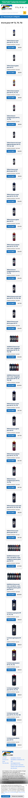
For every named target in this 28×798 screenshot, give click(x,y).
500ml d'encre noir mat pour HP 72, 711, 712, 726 (14, 506)
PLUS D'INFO (11, 47)
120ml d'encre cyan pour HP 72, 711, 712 (13, 41)
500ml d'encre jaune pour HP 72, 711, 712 (13, 454)
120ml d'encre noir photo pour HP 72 (12, 170)
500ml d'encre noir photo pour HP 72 (12, 531)
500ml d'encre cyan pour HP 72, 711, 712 (13, 404)
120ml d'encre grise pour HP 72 (13, 66)
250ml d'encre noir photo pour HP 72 (12, 322)
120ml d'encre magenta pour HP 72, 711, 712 (13, 117)
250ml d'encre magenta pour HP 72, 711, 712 (13, 271)
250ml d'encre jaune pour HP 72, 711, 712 (13, 245)
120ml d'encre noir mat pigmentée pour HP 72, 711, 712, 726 (14, 144)
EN (26, 7)
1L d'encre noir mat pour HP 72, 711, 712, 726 (14, 714)
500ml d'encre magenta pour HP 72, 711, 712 (13, 480)
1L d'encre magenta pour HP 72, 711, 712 (13, 689)
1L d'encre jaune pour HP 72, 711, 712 (13, 664)
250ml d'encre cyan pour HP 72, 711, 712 (13, 195)
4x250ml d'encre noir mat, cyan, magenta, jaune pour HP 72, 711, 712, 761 (13, 349)
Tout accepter (5, 796)
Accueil (4, 758)
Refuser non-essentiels (17, 796)
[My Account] (20, 7)
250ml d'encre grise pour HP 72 (13, 220)
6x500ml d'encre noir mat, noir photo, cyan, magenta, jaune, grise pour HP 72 (14, 587)
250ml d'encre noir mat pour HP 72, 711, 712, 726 (14, 297)
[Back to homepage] (6, 7)
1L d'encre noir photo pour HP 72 (13, 739)
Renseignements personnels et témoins (17, 764)
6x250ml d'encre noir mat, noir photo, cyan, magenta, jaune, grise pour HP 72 (14, 558)
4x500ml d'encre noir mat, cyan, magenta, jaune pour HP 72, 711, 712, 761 (13, 377)
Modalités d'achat (16, 758)
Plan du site (5, 763)
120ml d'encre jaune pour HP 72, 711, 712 (13, 91)
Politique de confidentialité (10, 792)
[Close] (26, 785)
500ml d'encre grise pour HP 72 (13, 429)
